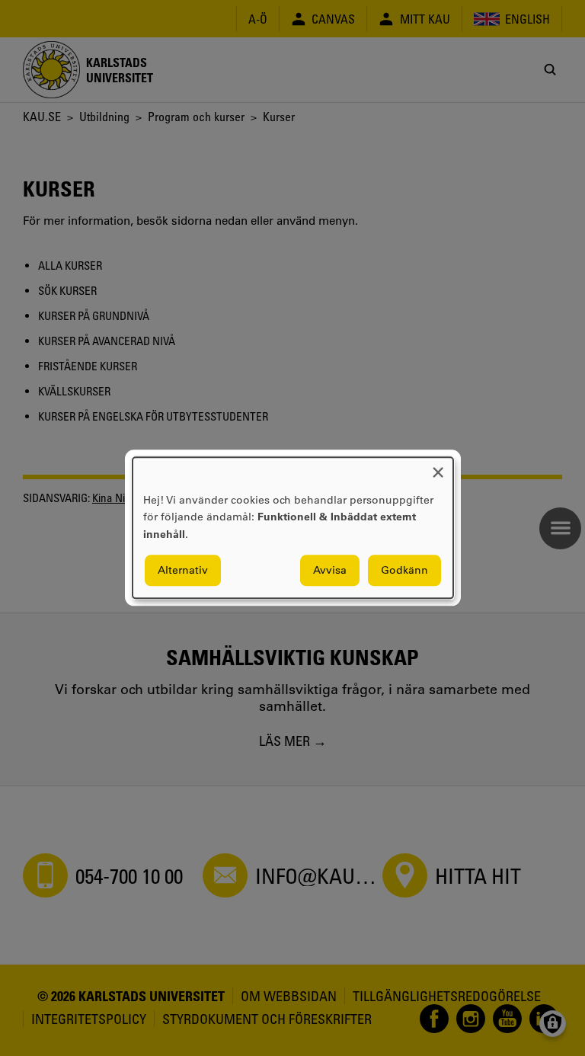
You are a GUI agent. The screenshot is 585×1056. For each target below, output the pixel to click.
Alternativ (183, 571)
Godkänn (404, 571)
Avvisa (330, 571)
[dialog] (293, 527)
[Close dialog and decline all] (438, 466)
